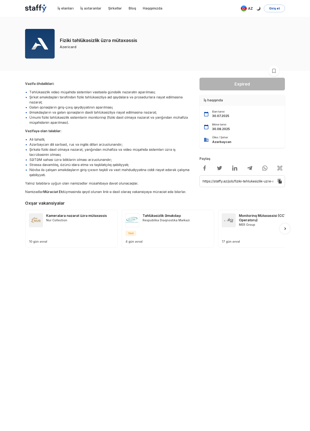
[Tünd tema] (258, 8)
